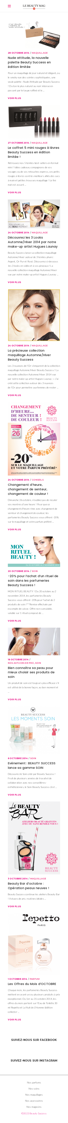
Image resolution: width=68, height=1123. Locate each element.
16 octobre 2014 (18, 659)
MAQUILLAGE (40, 53)
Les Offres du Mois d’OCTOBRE (32, 984)
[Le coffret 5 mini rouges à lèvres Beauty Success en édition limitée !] (34, 122)
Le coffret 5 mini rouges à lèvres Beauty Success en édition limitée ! (33, 152)
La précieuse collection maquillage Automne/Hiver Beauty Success (29, 355)
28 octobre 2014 (18, 53)
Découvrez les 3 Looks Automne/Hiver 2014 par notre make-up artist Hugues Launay (33, 242)
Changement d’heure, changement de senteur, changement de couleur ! (28, 489)
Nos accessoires (34, 1100)
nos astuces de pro (21, 663)
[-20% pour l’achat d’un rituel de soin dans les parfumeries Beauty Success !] (34, 551)
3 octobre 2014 (18, 878)
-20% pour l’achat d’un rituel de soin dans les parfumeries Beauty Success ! (33, 580)
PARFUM (35, 979)
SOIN (35, 571)
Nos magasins (34, 1106)
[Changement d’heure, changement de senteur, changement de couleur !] (34, 439)
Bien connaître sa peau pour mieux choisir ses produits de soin (31, 672)
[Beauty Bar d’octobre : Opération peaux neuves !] (34, 837)
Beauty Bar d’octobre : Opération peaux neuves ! (28, 885)
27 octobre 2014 (18, 143)
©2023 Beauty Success (34, 1113)
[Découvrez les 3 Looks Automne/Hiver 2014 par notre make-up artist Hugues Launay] (34, 213)
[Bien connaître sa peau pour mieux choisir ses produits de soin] (34, 641)
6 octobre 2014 (18, 758)
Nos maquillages (34, 1094)
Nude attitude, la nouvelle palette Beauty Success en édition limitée (29, 62)
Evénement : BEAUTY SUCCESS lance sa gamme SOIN (31, 765)
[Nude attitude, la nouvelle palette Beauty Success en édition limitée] (34, 34)
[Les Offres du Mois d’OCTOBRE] (34, 944)
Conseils (38, 480)
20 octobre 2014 (18, 571)
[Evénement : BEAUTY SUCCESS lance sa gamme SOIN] (34, 730)
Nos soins (34, 1088)
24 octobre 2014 (18, 232)
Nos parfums (34, 1082)
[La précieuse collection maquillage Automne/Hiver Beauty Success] (34, 315)
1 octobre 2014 (17, 979)
